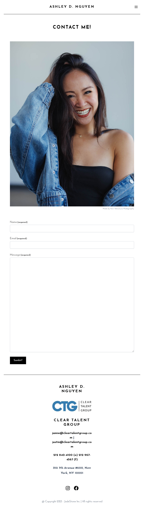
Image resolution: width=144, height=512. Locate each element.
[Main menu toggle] (136, 7)
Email (18, 238)
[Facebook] (76, 488)
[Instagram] (67, 488)
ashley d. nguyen (72, 7)
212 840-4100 (63, 455)
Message (20, 255)
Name (19, 222)
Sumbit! (18, 360)
